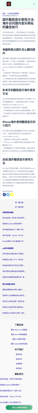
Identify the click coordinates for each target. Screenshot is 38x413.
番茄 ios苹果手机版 (19, 339)
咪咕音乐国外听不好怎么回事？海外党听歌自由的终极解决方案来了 (14, 265)
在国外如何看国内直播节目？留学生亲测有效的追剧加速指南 (14, 277)
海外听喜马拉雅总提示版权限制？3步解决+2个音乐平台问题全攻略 (14, 271)
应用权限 (19, 364)
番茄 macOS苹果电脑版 (19, 334)
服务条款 (19, 354)
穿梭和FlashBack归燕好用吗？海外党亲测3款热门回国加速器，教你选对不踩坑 (14, 224)
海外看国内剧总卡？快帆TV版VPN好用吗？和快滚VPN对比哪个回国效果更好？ (14, 229)
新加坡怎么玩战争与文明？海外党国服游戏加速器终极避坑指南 (14, 313)
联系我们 (19, 368)
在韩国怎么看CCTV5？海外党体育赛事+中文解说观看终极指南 (14, 259)
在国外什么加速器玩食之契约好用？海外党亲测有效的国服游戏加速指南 (14, 295)
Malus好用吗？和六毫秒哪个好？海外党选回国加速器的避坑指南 (14, 241)
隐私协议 (19, 359)
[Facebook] (4, 194)
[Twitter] (8, 194)
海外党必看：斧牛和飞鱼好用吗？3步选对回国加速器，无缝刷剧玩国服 (14, 218)
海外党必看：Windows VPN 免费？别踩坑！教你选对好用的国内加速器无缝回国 (14, 235)
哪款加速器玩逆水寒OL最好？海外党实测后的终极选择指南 (14, 289)
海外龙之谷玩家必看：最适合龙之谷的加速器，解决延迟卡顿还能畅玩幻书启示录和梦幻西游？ (14, 301)
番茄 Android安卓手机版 (19, 344)
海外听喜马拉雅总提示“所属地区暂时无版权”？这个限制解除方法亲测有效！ (14, 254)
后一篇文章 (19, 207)
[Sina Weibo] (12, 194)
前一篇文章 (19, 202)
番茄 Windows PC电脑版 (19, 330)
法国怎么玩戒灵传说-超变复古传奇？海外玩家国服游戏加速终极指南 (14, 307)
